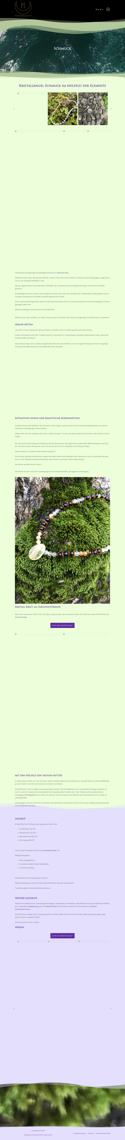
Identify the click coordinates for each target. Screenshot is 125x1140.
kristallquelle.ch (30, 795)
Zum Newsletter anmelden (38, 1130)
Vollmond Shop (63, 273)
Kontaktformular (50, 850)
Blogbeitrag (33, 906)
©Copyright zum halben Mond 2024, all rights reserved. (38, 1135)
